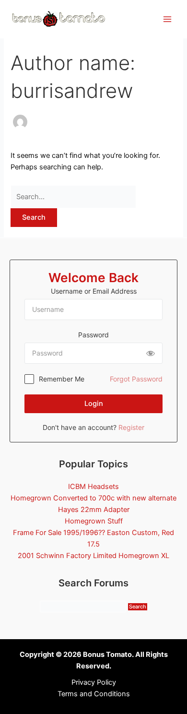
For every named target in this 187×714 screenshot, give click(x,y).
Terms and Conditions (94, 694)
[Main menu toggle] (167, 19)
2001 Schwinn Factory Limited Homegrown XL (93, 555)
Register (131, 427)
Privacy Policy (93, 682)
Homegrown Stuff (94, 521)
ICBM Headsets (93, 486)
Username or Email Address (94, 291)
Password (93, 335)
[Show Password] (150, 353)
